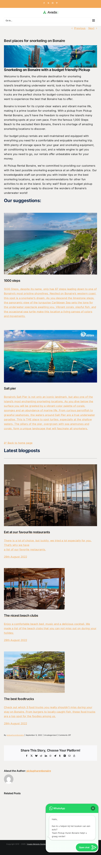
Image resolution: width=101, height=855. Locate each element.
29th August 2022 (15, 556)
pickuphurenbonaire (15, 735)
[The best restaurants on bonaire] (50, 466)
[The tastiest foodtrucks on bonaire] (34, 653)
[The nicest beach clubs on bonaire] (34, 570)
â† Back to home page (18, 442)
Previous (79, 28)
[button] (93, 808)
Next (91, 28)
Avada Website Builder (36, 844)
